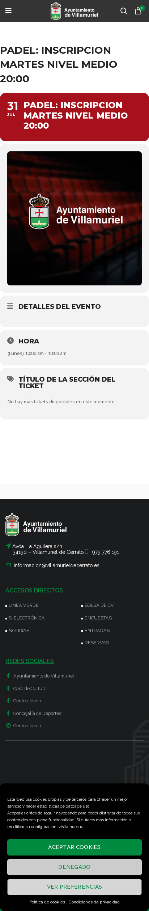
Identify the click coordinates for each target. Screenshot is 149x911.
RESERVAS (97, 642)
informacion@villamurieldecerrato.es (56, 565)
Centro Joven (26, 700)
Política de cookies (47, 902)
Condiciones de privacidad (94, 902)
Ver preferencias (74, 887)
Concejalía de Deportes (36, 713)
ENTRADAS (97, 630)
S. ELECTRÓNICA (27, 618)
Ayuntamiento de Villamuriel (43, 676)
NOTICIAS (19, 630)
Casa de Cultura (29, 688)
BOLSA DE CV (99, 605)
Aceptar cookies (74, 847)
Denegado (74, 867)
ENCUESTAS (98, 618)
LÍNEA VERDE (24, 605)
